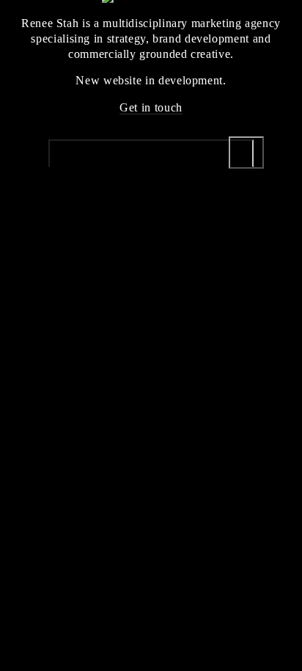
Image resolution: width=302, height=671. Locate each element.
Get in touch (151, 107)
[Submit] (246, 152)
